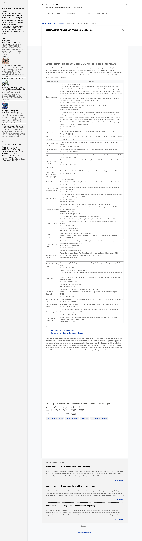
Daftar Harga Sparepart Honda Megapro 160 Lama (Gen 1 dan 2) (13, 88)
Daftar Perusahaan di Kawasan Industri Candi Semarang (68, 467)
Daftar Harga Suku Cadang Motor (13, 78)
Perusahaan (84, 418)
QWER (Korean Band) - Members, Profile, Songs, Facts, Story (13, 149)
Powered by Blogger (84, 532)
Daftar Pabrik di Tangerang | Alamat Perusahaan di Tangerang (70, 506)
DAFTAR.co (52, 4)
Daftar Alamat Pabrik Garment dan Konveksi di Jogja (66, 333)
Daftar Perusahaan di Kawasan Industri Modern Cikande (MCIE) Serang (13, 31)
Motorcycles (69, 14)
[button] (123, 30)
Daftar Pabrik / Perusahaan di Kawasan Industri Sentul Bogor (12, 18)
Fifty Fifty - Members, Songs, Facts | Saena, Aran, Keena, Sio (14, 160)
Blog (58, 14)
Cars (80, 14)
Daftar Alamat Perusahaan (56, 23)
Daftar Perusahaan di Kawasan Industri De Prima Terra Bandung (13, 21)
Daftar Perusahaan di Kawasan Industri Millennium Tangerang (70, 486)
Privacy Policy (101, 14)
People (89, 14)
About (50, 14)
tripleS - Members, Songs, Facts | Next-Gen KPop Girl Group (13, 152)
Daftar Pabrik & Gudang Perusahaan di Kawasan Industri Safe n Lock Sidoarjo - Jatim (13, 26)
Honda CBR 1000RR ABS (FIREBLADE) (11, 43)
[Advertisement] (85, 47)
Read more (119, 480)
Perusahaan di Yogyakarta (99, 418)
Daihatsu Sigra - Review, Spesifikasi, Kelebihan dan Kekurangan (11, 112)
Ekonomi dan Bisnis (72, 418)
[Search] (126, 5)
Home (44, 23)
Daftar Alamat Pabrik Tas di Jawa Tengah (62, 330)
